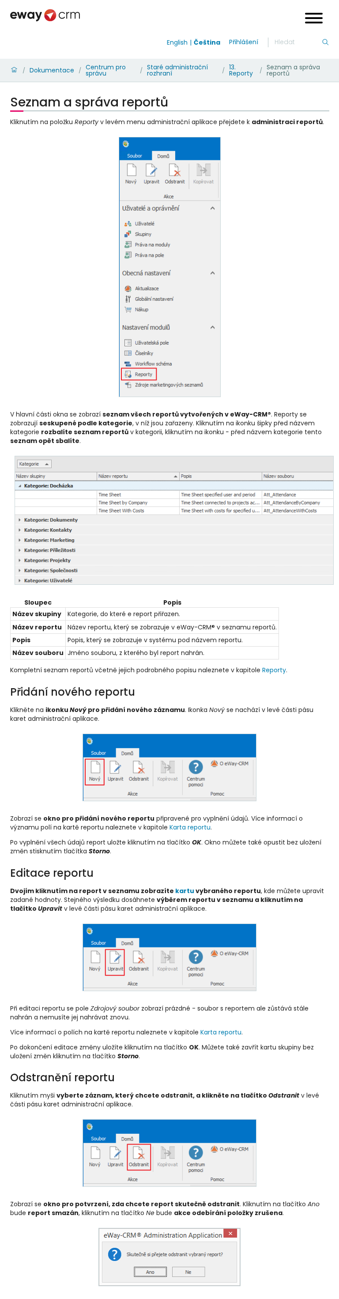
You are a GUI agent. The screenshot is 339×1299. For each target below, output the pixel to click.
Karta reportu (190, 827)
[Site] (45, 15)
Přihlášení (243, 42)
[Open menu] (313, 19)
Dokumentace (52, 70)
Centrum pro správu (106, 70)
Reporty (274, 670)
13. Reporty (241, 70)
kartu (184, 890)
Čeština (207, 42)
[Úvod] (14, 70)
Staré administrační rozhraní (177, 70)
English (177, 42)
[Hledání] (325, 42)
